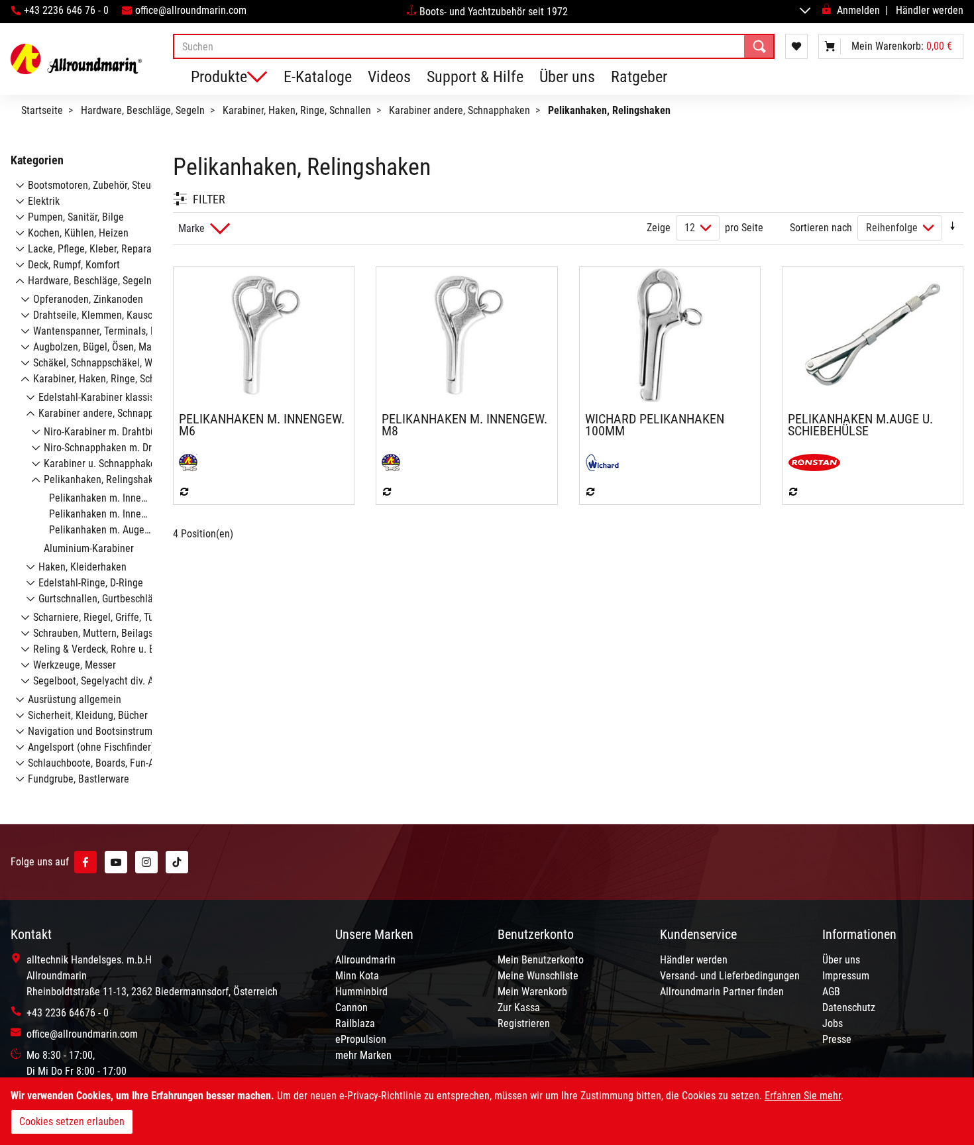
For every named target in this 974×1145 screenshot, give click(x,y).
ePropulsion (360, 1039)
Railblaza (355, 1023)
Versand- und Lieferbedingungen (730, 975)
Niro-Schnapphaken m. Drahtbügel (116, 447)
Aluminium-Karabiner (89, 548)
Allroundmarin (365, 960)
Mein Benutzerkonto (541, 960)
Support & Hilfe (475, 77)
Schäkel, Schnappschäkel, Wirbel (102, 362)
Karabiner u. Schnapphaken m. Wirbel (124, 463)
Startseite (42, 110)
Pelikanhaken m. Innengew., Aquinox (127, 498)
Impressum (845, 975)
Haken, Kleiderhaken (82, 567)
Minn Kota (357, 975)
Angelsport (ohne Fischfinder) (91, 747)
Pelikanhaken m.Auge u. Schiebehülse (860, 425)
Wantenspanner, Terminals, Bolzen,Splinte (122, 331)
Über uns (567, 77)
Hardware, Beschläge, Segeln (143, 110)
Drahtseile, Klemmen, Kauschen (100, 315)
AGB (831, 991)
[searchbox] (474, 46)
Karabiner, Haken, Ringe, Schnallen (297, 110)
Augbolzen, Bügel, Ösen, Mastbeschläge (118, 347)
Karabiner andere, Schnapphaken (459, 110)
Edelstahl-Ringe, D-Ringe (90, 582)
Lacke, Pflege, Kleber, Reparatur (96, 249)
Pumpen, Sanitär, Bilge (76, 217)
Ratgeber (639, 77)
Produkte (219, 77)
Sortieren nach (821, 227)
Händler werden (929, 10)
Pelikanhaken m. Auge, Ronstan (116, 529)
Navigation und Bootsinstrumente (100, 731)
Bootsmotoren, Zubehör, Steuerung (102, 185)
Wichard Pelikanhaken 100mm (654, 425)
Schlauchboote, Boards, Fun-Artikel (102, 763)
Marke (191, 228)
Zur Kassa (519, 1007)
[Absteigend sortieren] (952, 227)
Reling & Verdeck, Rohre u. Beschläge (113, 649)
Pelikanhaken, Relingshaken (104, 479)
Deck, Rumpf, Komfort (74, 264)
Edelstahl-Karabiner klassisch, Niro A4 (119, 397)
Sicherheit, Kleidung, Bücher (88, 715)
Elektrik (44, 201)
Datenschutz (848, 1007)
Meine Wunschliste (538, 975)
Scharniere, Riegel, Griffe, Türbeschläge (117, 617)
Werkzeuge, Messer (74, 665)
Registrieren (524, 1023)
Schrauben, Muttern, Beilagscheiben (110, 633)
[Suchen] (759, 46)
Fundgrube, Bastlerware (78, 779)
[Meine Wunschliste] (796, 46)
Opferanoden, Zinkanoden (88, 299)
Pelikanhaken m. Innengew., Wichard (127, 514)
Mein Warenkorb (532, 991)
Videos (389, 77)
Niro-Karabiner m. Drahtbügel (106, 431)
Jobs (832, 1023)
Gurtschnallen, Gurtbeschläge (101, 598)
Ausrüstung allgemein (74, 699)
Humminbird (361, 991)
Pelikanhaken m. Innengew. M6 (262, 425)
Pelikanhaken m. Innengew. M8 (464, 425)
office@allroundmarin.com (190, 10)
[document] (487, 1111)
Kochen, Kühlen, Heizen (78, 233)
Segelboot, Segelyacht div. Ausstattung (116, 681)
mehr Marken (363, 1055)
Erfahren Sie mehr (803, 1095)
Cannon (351, 1007)
